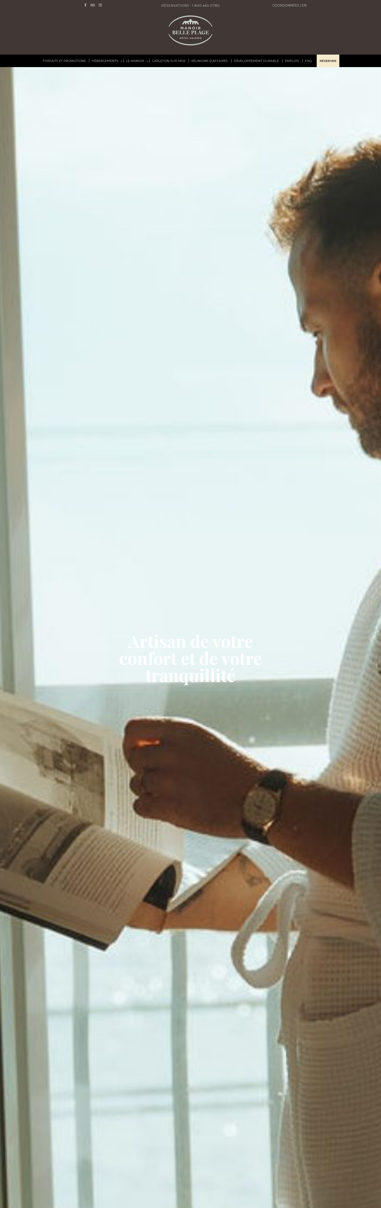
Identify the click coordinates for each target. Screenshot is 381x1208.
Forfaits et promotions (64, 61)
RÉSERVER (328, 61)
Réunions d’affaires (209, 61)
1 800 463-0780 (206, 6)
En (304, 5)
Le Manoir (135, 61)
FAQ (308, 61)
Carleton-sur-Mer (168, 61)
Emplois (292, 61)
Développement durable (256, 61)
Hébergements (105, 61)
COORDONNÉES (285, 5)
